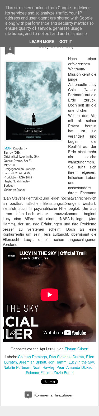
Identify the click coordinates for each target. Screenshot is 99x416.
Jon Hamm (57, 362)
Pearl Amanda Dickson (75, 367)
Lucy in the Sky (81, 362)
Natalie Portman (16, 367)
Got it (65, 41)
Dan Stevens (59, 356)
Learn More (41, 41)
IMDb (7, 148)
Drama (78, 356)
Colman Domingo (32, 356)
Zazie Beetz (63, 372)
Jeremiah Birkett (32, 362)
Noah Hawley (43, 367)
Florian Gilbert (76, 348)
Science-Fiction (38, 372)
